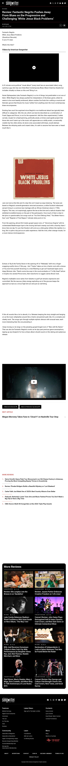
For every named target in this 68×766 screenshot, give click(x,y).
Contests (49, 708)
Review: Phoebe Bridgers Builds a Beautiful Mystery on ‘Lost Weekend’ (30, 486)
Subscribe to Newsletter (8, 736)
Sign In (34, 753)
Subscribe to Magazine (8, 733)
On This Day (5, 721)
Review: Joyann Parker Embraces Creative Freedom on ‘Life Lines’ (48, 593)
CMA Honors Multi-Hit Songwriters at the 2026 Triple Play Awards (28, 504)
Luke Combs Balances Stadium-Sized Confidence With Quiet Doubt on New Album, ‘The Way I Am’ (18, 619)
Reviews (4, 8)
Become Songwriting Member (10, 741)
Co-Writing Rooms (29, 738)
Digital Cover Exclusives (8, 713)
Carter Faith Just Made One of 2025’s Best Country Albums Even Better (30, 491)
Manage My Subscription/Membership (9, 747)
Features (5, 708)
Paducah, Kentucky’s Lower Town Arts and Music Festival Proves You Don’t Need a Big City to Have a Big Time (34, 498)
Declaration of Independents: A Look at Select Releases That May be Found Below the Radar (48, 649)
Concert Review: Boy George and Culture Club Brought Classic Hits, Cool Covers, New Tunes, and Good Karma (49, 682)
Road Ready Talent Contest (53, 716)
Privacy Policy (34, 757)
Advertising (16, 753)
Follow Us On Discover (10, 406)
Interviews (5, 716)
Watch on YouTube (51, 736)
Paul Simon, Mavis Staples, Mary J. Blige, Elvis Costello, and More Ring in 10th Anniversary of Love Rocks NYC (18, 682)
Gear (3, 723)
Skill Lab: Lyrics (28, 736)
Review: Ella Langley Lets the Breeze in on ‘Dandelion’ (15, 593)
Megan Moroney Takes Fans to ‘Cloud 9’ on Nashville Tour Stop (30, 417)
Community (6, 731)
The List (4, 718)
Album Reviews (8, 589)
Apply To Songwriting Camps (10, 738)
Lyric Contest (49, 713)
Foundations (27, 733)
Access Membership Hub (9, 743)
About (6, 753)
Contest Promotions (51, 718)
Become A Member (46, 753)
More (48, 731)
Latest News (28, 708)
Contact (26, 753)
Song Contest (49, 711)
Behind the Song (6, 711)
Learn (26, 731)
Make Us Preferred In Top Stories (30, 406)
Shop (47, 733)
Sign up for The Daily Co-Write (32, 711)
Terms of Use (59, 753)
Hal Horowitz (6, 24)
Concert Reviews (40, 614)
